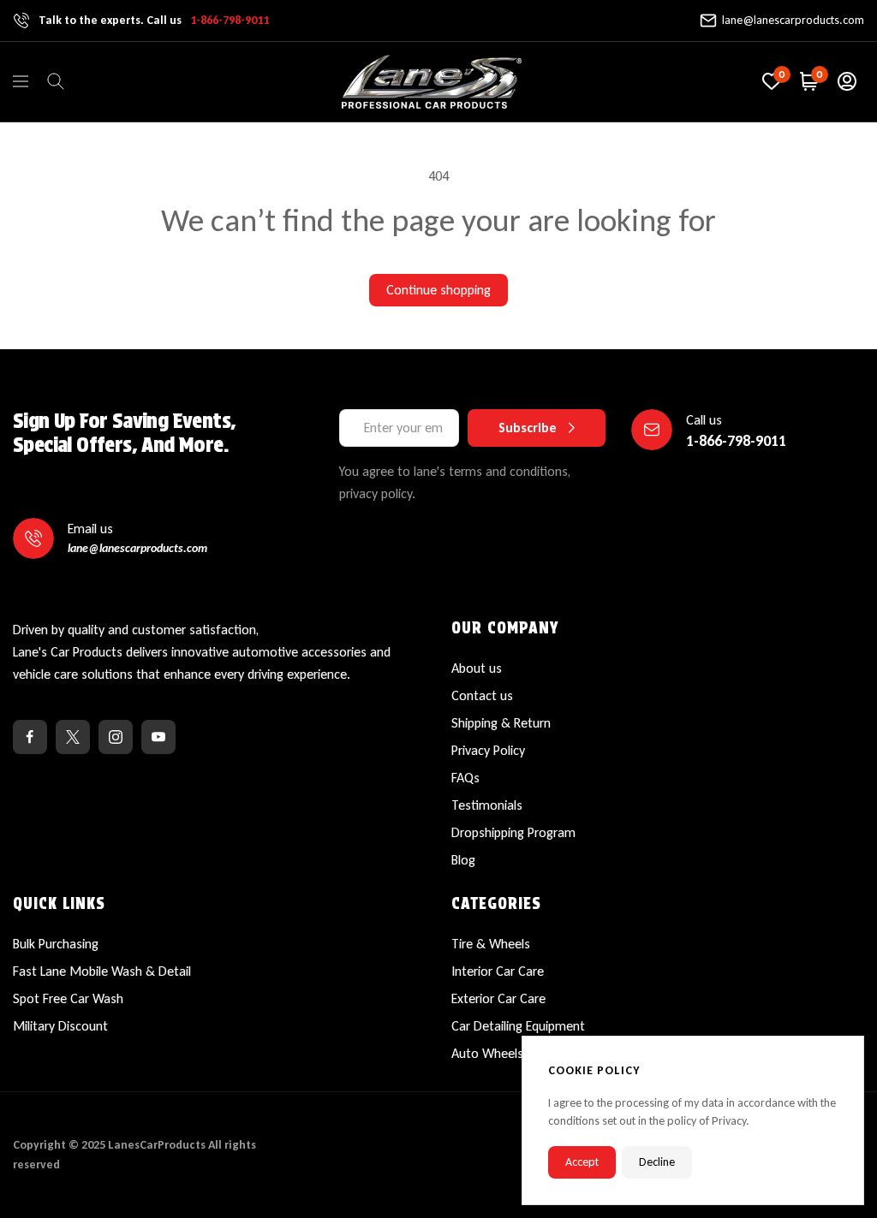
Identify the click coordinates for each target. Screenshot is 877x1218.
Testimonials (486, 805)
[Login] (847, 81)
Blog (463, 860)
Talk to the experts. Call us (154, 20)
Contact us (482, 695)
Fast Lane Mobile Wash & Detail (102, 971)
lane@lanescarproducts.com (793, 20)
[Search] (55, 81)
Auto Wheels (487, 1053)
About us (476, 668)
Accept (582, 1162)
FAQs (465, 777)
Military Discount (60, 1026)
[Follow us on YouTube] (158, 737)
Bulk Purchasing (55, 944)
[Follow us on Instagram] (115, 737)
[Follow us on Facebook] (30, 737)
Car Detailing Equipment (518, 1026)
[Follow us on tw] (73, 737)
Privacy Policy (488, 750)
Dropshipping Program (513, 832)
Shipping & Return (501, 723)
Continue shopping (438, 290)
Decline (657, 1162)
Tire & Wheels (490, 944)
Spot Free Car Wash (68, 998)
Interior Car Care (497, 971)
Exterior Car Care (498, 998)
